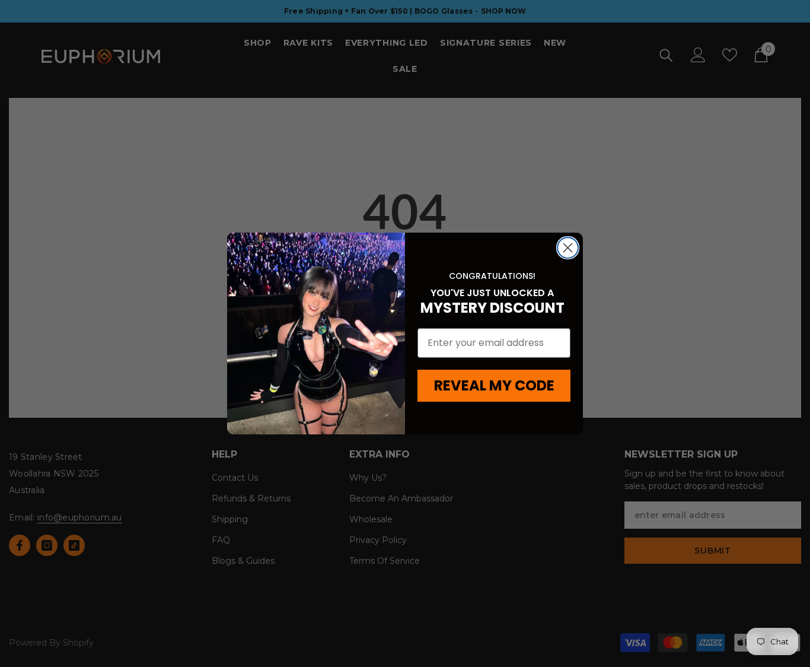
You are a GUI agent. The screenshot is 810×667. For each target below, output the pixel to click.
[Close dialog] (567, 247)
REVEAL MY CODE (494, 385)
